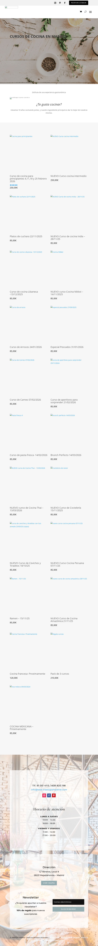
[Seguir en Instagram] (55, 3)
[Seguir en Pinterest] (60, 3)
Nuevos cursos (78, 3)
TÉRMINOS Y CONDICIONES (54, 940)
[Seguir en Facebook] (65, 3)
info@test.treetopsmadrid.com (49, 789)
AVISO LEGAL (54, 937)
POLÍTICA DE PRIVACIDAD (70, 937)
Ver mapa (49, 883)
